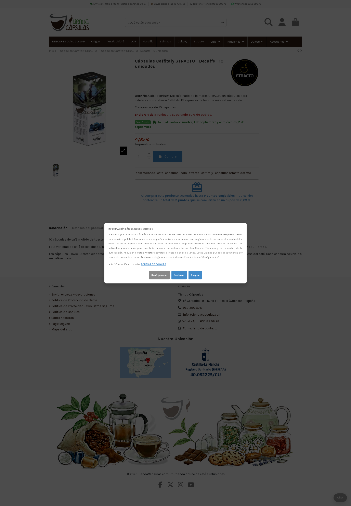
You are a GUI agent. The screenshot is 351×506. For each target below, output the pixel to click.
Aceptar (195, 275)
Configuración (159, 275)
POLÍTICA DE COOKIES (153, 264)
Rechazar (179, 275)
